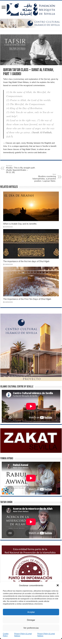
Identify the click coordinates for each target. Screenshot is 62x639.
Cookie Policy (6, 635)
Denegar (31, 620)
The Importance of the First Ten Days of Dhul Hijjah (27, 299)
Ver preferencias (31, 628)
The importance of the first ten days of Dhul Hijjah (26, 261)
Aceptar (31, 612)
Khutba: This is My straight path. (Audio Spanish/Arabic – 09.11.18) (20, 169)
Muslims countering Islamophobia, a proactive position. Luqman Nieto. (44, 177)
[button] (57, 585)
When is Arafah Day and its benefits (20, 223)
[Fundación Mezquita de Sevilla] (31, 9)
